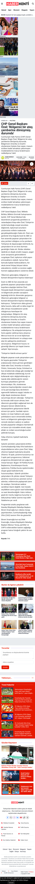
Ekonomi (16, 10)
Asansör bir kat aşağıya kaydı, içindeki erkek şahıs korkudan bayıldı (17, 15)
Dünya (17, 851)
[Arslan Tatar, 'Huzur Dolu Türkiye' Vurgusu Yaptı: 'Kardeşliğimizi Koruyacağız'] (9, 624)
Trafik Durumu (24, 827)
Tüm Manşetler (24, 834)
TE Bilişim (31, 872)
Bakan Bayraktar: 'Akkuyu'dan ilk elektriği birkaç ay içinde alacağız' (25, 615)
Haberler (4, 120)
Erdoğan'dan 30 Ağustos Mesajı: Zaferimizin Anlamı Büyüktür (8, 599)
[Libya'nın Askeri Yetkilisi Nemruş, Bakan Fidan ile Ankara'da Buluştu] (26, 624)
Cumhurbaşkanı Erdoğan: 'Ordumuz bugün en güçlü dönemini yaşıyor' (25, 599)
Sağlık (11, 851)
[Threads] (27, 817)
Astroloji (23, 851)
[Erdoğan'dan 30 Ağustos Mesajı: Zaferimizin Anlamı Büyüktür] (9, 592)
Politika (12, 120)
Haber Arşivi (24, 840)
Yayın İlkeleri (14, 871)
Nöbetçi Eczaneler (8, 823)
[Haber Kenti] (17, 3)
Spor (9, 10)
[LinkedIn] (17, 817)
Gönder (5, 667)
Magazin (24, 10)
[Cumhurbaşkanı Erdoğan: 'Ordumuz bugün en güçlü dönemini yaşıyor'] (26, 592)
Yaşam (32, 10)
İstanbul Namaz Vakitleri (7, 828)
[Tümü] (32, 678)
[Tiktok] (24, 817)
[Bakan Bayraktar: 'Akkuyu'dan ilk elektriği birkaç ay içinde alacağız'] (26, 608)
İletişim (4, 871)
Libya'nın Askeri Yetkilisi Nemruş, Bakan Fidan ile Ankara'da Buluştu (25, 632)
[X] (10, 817)
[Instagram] (14, 817)
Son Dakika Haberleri (9, 840)
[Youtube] (20, 817)
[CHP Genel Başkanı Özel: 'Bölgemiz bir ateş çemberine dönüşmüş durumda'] (17, 171)
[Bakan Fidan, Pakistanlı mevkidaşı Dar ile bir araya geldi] (9, 608)
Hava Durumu (25, 823)
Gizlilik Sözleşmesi (9, 873)
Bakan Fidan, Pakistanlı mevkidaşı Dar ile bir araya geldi (9, 615)
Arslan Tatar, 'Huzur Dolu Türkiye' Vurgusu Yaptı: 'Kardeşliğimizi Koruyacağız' (8, 632)
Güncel (3, 10)
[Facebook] (7, 817)
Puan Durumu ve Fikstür (7, 835)
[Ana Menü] (2, 4)
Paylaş (5, 183)
